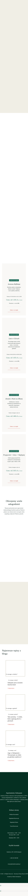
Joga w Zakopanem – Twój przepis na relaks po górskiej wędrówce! (14, 755)
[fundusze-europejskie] (14, 890)
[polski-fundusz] (14, 885)
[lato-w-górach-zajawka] (14, 318)
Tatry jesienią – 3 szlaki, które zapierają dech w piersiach (15, 719)
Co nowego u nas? (12, 750)
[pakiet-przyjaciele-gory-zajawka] (14, 434)
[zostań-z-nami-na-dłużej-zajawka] (14, 378)
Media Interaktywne (16, 876)
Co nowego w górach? (13, 714)
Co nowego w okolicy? (13, 680)
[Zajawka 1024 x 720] (14, 264)
